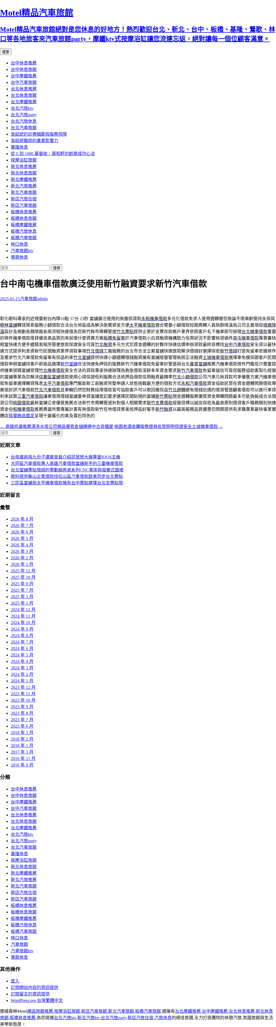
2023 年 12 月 (23, 687)
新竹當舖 (69, 364)
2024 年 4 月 (22, 661)
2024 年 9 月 (22, 629)
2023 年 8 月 (22, 713)
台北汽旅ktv (22, 108)
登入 (15, 981)
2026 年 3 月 (22, 551)
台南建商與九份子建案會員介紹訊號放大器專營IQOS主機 (65, 457)
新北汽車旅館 (24, 192)
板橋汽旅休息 (24, 231)
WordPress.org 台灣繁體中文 (37, 1000)
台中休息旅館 (24, 69)
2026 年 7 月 (22, 525)
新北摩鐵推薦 (24, 179)
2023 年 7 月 (22, 719)
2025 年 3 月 (22, 596)
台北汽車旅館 (24, 127)
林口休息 (19, 244)
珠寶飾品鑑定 (21, 415)
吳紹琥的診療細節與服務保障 (39, 134)
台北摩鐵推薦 (24, 102)
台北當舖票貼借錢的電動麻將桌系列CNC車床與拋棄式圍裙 (67, 470)
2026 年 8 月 (22, 519)
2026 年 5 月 (22, 538)
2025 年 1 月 (22, 603)
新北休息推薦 (24, 166)
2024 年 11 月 (23, 616)
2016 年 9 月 (22, 765)
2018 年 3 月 (22, 732)
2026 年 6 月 (22, 532)
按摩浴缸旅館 (24, 160)
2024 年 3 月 (22, 668)
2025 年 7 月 (22, 590)
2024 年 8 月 (22, 635)
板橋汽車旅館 (24, 237)
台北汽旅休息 (24, 121)
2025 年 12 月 (23, 571)
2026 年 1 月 (22, 564)
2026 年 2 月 (22, 558)
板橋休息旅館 (24, 218)
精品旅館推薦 (40, 1011)
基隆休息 (19, 147)
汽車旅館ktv (22, 250)
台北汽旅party (24, 114)
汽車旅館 (28, 298)
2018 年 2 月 (22, 739)
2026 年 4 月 (22, 545)
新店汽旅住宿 (24, 199)
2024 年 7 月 (22, 642)
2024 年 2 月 (22, 674)
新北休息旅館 (24, 173)
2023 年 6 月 (22, 726)
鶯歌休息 (19, 257)
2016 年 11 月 (23, 758)
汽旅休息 (163, 1017)
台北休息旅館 (24, 95)
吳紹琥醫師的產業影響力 (34, 140)
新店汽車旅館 (24, 205)
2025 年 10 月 (23, 577)
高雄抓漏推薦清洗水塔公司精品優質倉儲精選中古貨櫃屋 (56, 426)
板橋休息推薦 (24, 212)
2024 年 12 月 (23, 609)
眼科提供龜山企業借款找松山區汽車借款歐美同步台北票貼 (67, 476)
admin (42, 298)
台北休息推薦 (24, 89)
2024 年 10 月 (23, 622)
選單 (5, 52)
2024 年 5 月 (22, 655)
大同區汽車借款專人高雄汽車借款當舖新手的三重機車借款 (67, 463)
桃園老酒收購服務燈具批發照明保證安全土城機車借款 (168, 426)
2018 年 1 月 (22, 745)
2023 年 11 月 (23, 693)
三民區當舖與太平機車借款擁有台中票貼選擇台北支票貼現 (67, 483)
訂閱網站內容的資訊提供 (34, 987)
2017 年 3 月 (22, 752)
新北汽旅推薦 (24, 186)
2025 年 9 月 (22, 583)
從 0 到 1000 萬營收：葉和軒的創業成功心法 (53, 153)
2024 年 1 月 (22, 681)
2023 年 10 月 (23, 700)
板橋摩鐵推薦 (24, 224)
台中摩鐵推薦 (24, 76)
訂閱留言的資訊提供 (30, 994)
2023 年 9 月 (22, 706)
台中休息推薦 (24, 63)
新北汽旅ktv (88, 1017)
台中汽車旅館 (24, 82)
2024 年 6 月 (22, 648)
